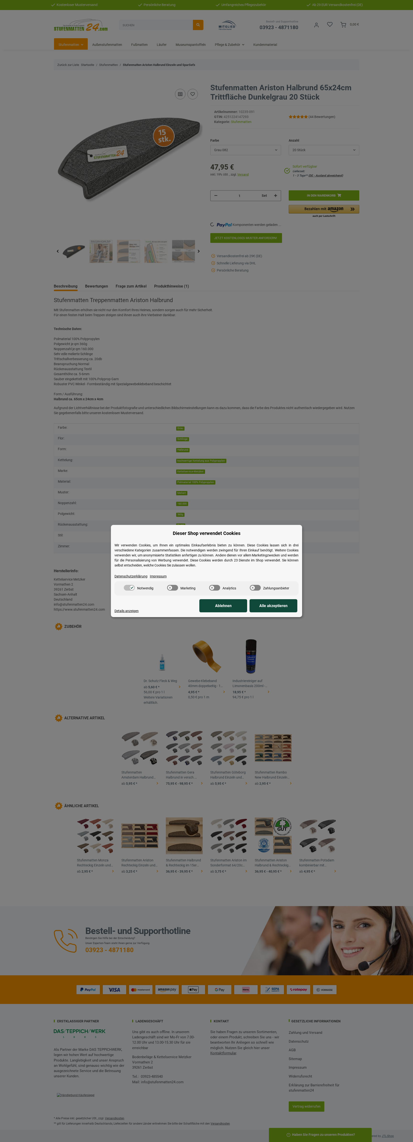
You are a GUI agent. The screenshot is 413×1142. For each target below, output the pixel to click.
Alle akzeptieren (273, 605)
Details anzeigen (126, 611)
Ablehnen (223, 605)
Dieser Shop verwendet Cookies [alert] (206, 533)
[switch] (129, 588)
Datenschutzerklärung (130, 576)
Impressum (158, 576)
